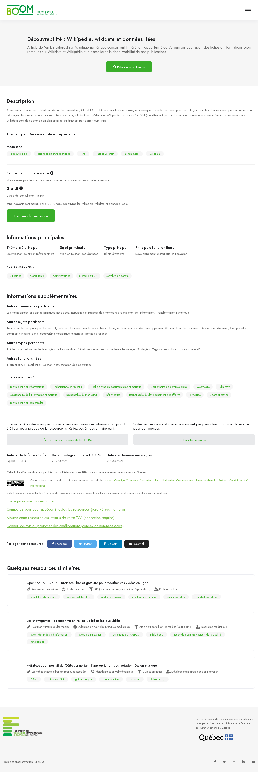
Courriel (138, 544)
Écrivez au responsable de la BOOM (68, 440)
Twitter (87, 544)
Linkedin (112, 544)
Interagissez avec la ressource (30, 501)
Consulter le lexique (194, 440)
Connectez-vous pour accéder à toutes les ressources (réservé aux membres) (67, 509)
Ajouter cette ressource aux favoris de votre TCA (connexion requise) (60, 517)
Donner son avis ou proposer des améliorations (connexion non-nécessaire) (65, 526)
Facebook (61, 544)
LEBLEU (39, 762)
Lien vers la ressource (31, 216)
